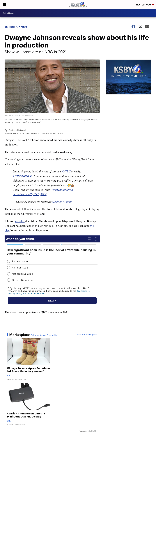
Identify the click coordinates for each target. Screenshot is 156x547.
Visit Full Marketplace (87, 335)
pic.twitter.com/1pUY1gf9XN (29, 194)
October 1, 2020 (62, 201)
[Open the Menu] (4, 4)
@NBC (66, 171)
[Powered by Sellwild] (92, 431)
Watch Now (144, 4)
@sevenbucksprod (62, 189)
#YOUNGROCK (22, 176)
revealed (20, 221)
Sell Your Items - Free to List (44, 335)
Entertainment (17, 26)
